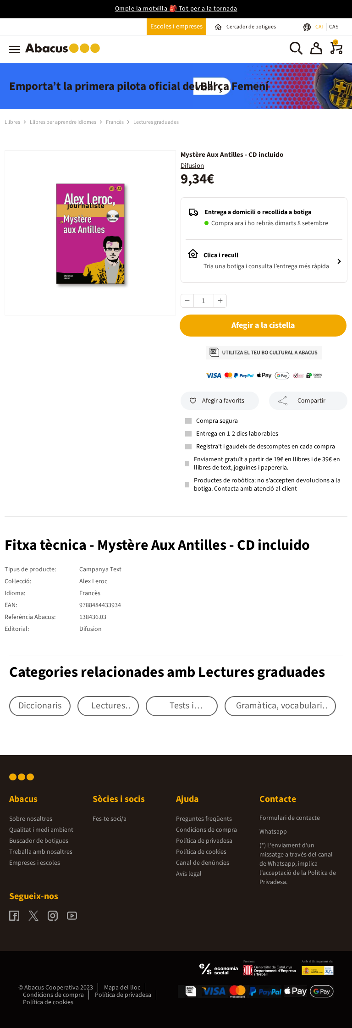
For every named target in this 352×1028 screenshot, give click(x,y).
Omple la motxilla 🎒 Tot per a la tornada (176, 8)
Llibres (13, 122)
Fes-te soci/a (109, 819)
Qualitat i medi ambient (41, 830)
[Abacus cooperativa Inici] (65, 55)
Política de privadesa (204, 841)
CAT (320, 27)
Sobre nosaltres (30, 819)
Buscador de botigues (38, 841)
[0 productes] (336, 52)
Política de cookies (201, 852)
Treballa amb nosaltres (40, 852)
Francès (115, 122)
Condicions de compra (206, 830)
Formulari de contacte (289, 818)
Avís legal (189, 874)
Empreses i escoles (34, 863)
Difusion (192, 166)
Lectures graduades (156, 122)
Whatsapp (273, 831)
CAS (333, 27)
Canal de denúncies (202, 863)
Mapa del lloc (122, 987)
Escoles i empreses (176, 26)
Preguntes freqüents (204, 819)
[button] (316, 49)
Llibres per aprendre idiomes (63, 122)
